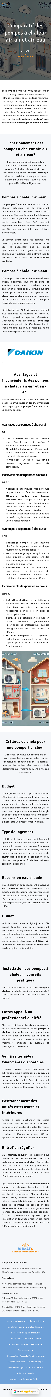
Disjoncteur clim (25, 1350)
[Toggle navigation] (45, 4)
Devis (39, 1287)
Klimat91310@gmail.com (20, 1307)
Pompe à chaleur (10, 1268)
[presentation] (2, 363)
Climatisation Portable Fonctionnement (25, 1356)
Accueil (25, 51)
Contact (15, 1287)
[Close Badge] (39, 1389)
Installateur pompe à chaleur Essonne (25, 1327)
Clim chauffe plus (16, 1362)
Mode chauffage (35, 1362)
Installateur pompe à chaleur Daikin (25, 1344)
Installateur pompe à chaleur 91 (25, 1333)
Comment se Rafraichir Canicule (25, 1379)
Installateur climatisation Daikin (25, 1338)
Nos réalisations (36, 1284)
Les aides (6, 1287)
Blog (44, 1287)
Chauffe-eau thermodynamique (17, 1272)
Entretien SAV (38, 1272)
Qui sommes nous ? (18, 1284)
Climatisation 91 (36, 1321)
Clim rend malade (34, 1367)
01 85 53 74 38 (20, 1302)
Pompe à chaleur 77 (16, 1321)
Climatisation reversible (29, 1268)
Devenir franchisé (27, 1287)
